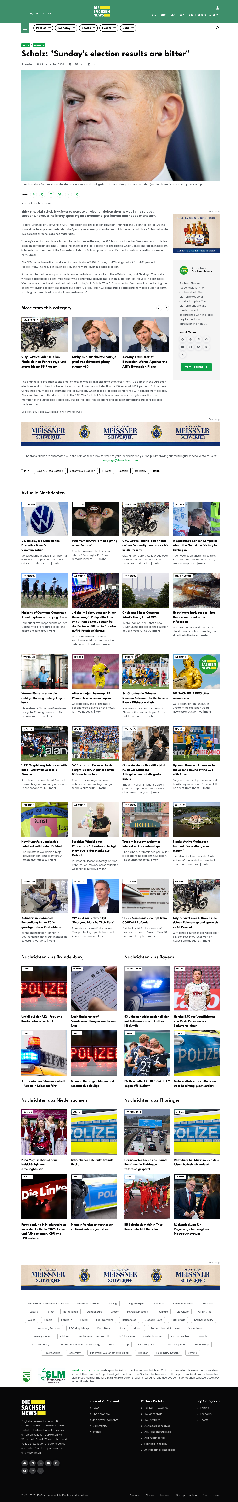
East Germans (104, 1320)
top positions (52, 1352)
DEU (154, 14)
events (96, 1432)
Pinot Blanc (104, 1328)
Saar (122, 1328)
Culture (79, 504)
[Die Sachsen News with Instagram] (40, 1463)
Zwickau (159, 1303)
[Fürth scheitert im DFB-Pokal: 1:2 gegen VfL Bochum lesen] (147, 1053)
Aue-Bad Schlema (183, 1303)
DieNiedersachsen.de (157, 1426)
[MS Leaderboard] (120, 434)
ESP (182, 14)
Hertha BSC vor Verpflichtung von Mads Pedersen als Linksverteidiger (194, 1021)
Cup (126, 1344)
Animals (202, 1336)
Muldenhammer (152, 1336)
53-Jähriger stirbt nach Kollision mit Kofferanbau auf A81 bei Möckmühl (146, 1021)
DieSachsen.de (153, 1414)
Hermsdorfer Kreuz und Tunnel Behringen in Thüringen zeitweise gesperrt (145, 1165)
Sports (86, 28)
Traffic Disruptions (175, 1344)
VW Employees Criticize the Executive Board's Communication (40, 545)
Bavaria (192, 1352)
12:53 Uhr (78, 64)
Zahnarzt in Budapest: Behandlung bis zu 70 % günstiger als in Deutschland (41, 923)
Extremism (75, 1352)
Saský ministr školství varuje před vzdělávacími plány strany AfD (94, 362)
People (48, 1320)
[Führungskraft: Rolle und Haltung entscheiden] (44, 671)
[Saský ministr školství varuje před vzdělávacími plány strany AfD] (95, 334)
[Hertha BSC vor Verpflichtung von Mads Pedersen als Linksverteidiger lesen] (197, 988)
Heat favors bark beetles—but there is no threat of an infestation (194, 617)
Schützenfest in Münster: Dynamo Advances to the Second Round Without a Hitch (145, 698)
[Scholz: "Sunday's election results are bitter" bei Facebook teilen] (42, 194)
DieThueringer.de (154, 1438)
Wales (31, 1320)
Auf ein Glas (204, 1311)
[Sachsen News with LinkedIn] (198, 339)
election (123, 471)
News (26, 45)
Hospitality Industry (167, 1352)
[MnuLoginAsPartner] (217, 8)
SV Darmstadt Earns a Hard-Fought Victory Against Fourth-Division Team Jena (93, 770)
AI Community (40, 1344)
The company (101, 1414)
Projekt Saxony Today (86, 1370)
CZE (191, 14)
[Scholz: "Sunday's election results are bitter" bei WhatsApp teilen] (33, 194)
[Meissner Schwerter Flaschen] (196, 233)
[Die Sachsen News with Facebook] (56, 1463)
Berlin (28, 64)
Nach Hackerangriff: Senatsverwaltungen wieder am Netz (93, 1021)
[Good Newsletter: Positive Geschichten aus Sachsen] (196, 671)
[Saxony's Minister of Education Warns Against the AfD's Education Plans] (145, 334)
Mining (113, 1303)
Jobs (126, 28)
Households (129, 1320)
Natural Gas (178, 1320)
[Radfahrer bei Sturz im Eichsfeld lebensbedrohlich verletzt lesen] (197, 1131)
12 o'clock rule (126, 1336)
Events (106, 28)
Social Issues (196, 1328)
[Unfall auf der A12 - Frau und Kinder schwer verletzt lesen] (44, 988)
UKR (173, 14)
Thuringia (162, 1311)
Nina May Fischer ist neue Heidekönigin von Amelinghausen (39, 1165)
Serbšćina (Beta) (209, 14)
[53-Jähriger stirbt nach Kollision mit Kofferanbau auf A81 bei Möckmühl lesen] (147, 988)
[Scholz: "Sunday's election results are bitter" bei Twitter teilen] (68, 194)
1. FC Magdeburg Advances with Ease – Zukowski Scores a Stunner (44, 770)
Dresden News (153, 1320)
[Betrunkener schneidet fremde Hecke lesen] (94, 1131)
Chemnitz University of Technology (79, 1344)
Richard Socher (180, 1336)
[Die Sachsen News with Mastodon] (32, 1471)
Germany (140, 471)
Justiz (77, 1033)
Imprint (165, 1495)
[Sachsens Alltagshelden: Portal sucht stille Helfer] (145, 743)
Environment (183, 576)
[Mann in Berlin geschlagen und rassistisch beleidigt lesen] (94, 1053)
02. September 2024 (52, 64)
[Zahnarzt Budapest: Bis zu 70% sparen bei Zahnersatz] (44, 896)
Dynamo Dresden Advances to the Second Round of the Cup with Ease (194, 770)
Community (99, 1426)
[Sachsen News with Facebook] (190, 347)
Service (135, 1495)
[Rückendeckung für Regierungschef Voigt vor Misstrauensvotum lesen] (197, 1196)
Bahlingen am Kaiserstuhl (94, 1336)
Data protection (186, 1495)
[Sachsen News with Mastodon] (206, 347)
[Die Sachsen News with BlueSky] (24, 1471)
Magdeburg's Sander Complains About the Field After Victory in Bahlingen (195, 545)
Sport (179, 968)
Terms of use (211, 1495)
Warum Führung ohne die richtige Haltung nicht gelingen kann (43, 698)
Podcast (208, 1303)
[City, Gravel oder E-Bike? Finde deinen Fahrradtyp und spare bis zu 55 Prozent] (44, 334)
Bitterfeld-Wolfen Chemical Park (109, 1352)
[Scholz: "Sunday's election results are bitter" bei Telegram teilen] (77, 194)
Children (65, 1336)
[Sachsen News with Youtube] (182, 347)
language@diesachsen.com (120, 460)
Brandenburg (94, 1311)
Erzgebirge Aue (147, 1344)
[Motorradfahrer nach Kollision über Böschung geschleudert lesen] (197, 1053)
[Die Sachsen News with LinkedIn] (32, 1463)
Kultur (27, 1112)
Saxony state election (50, 471)
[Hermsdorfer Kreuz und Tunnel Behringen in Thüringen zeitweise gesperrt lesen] (147, 1131)
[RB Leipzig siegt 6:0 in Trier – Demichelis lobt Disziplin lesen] (147, 1196)
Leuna (84, 1320)
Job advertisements (105, 1420)
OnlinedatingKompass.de (160, 1449)
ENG (163, 14)
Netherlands (70, 1311)
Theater (143, 1352)
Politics (41, 28)
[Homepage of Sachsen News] (190, 339)
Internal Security (203, 1320)
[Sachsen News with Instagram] (206, 339)
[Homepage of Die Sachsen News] (24, 1463)
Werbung (130, 504)
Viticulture (183, 1311)
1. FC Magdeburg (79, 1328)
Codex (150, 1495)
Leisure (34, 1311)
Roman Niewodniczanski (165, 1328)
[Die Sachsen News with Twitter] (40, 1471)
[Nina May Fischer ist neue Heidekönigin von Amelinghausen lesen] (44, 1131)
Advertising (31, 320)
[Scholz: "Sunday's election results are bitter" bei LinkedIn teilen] (51, 194)
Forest (50, 1311)
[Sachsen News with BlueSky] (198, 347)
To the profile (194, 367)
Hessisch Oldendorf (89, 1303)
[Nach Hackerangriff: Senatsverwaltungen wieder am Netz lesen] (94, 988)
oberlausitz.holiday (155, 1444)
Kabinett (66, 1320)
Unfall (27, 968)
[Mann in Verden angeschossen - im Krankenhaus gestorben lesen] (94, 1196)
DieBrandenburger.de (157, 1432)
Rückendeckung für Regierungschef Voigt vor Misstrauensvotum (191, 1229)
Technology (202, 1344)
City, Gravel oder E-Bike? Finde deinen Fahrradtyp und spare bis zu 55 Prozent (43, 362)
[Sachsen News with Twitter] (182, 354)
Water (115, 1311)
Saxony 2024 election (82, 471)
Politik (77, 968)
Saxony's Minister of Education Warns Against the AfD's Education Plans (144, 362)
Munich (138, 1328)
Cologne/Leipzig (135, 1303)
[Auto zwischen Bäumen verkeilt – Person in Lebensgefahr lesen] (44, 1053)
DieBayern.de (152, 1420)
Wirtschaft (133, 968)
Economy (64, 28)
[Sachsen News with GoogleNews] (182, 339)
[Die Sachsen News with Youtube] (48, 1463)
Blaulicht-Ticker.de (156, 1408)
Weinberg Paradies (49, 1328)
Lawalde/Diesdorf (137, 1311)
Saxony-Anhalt (42, 1336)
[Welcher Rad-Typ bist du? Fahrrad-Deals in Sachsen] (145, 519)
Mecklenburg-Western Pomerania (48, 1303)
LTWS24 (106, 471)
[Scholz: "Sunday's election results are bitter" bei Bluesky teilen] (60, 194)
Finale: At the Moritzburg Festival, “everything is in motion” (191, 846)
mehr (56, 563)
